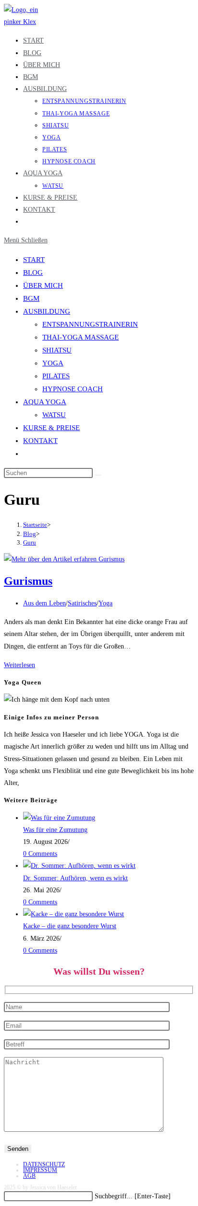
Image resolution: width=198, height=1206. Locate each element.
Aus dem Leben (44, 603)
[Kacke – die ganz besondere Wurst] (73, 914)
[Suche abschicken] (98, 475)
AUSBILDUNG (46, 311)
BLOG (33, 272)
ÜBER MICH (43, 285)
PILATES (56, 376)
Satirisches (82, 603)
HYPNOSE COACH (72, 389)
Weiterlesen (19, 665)
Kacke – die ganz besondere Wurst (69, 926)
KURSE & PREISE (51, 428)
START (34, 259)
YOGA (52, 363)
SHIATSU (57, 350)
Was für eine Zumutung (55, 829)
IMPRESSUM (40, 1170)
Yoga (105, 603)
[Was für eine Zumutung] (59, 817)
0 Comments (40, 853)
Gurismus (28, 581)
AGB (29, 1175)
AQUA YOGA (44, 402)
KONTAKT (40, 440)
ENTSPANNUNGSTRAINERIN (90, 324)
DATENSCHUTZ (44, 1164)
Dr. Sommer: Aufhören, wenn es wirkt (75, 878)
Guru (29, 542)
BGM (31, 298)
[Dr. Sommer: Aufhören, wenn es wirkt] (79, 865)
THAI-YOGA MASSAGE (80, 337)
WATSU (54, 415)
